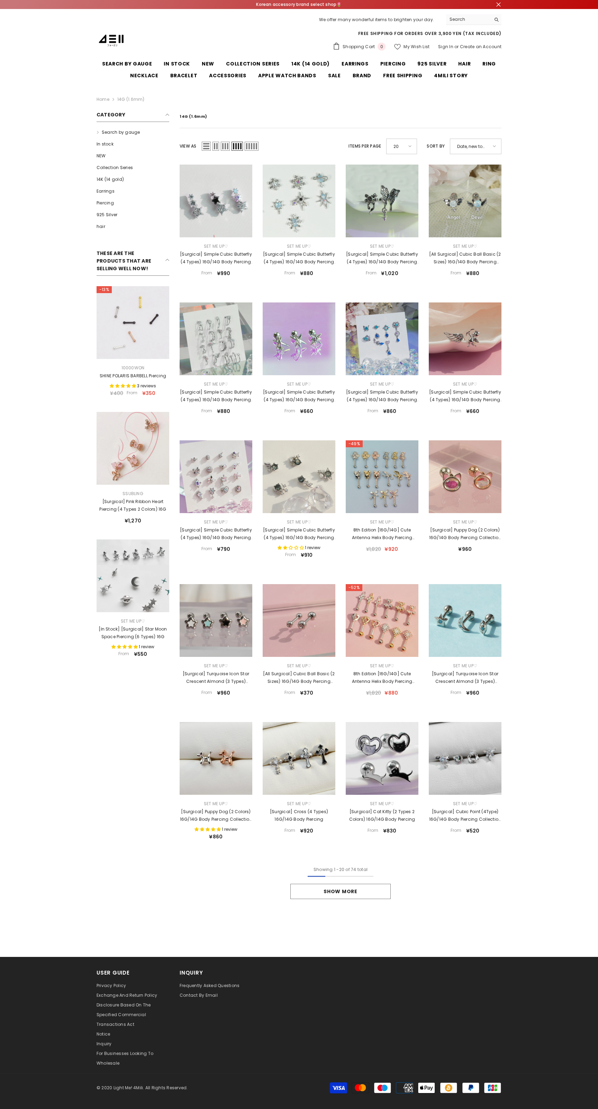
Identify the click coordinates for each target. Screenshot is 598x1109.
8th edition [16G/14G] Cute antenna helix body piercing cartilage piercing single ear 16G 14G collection (382, 534)
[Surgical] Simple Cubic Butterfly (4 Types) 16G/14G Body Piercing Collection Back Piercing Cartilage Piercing (216, 258)
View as (188, 146)
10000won (133, 368)
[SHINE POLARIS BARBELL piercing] (133, 322)
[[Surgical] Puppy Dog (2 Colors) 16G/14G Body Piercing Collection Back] (465, 476)
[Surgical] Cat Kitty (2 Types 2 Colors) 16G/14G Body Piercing (382, 815)
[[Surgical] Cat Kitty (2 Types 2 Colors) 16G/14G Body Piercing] (382, 758)
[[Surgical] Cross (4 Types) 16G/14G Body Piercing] (299, 758)
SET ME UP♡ (133, 621)
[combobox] (468, 19)
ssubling (133, 493)
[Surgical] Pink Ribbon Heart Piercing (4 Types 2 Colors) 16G (132, 505)
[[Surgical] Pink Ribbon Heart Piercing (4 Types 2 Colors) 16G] (133, 448)
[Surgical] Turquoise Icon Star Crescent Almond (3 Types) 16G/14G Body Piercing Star (216, 678)
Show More (340, 891)
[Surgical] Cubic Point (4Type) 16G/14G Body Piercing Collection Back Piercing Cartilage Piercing (465, 816)
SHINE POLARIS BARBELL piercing (133, 376)
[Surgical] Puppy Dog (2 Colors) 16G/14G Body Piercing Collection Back (465, 534)
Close (498, 5)
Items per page (364, 146)
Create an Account (480, 47)
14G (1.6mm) (131, 99)
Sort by (436, 146)
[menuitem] (133, 132)
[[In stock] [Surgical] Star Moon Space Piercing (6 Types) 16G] (133, 575)
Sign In (445, 47)
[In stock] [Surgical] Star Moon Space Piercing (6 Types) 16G (133, 633)
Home (103, 99)
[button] (206, 146)
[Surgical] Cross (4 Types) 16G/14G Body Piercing (299, 815)
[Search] (473, 19)
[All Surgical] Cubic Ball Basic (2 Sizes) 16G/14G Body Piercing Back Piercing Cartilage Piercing (465, 258)
